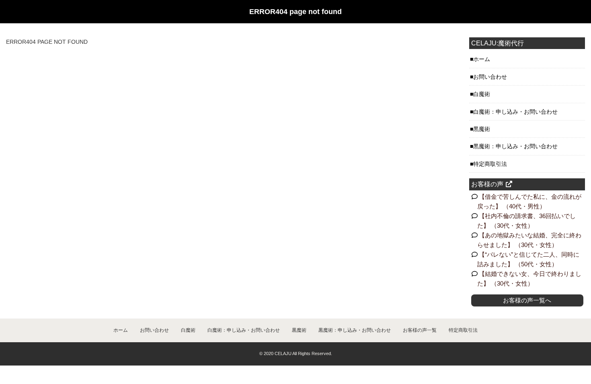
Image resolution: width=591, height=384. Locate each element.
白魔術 (481, 94)
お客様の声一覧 (420, 330)
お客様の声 (487, 184)
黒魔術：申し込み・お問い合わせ (515, 146)
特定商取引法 (490, 164)
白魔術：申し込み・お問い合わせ (515, 111)
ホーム (481, 59)
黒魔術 (481, 129)
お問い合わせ (490, 77)
